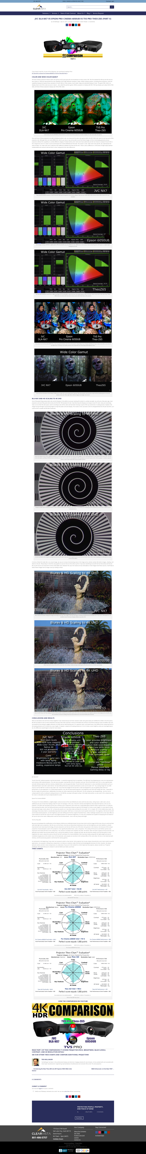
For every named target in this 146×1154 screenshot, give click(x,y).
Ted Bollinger (56, 21)
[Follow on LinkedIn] (76, 25)
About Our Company (80, 1131)
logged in (41, 1088)
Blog (88, 13)
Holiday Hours (58, 1139)
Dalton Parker (82, 1112)
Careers (76, 1138)
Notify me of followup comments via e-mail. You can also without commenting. (57, 1091)
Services (54, 13)
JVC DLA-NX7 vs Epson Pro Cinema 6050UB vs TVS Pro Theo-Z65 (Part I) (49, 73)
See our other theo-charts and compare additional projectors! (60, 1055)
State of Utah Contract (68, 13)
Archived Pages (99, 1135)
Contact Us (77, 1140)
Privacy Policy (78, 1143)
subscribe (66, 1091)
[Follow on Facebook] (67, 25)
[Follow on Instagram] (70, 25)
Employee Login (110, 1)
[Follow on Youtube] (79, 25)
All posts (70, 21)
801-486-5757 (37, 1)
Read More (79, 1118)
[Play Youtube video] (73, 1026)
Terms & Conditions (69, 1143)
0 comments (92, 21)
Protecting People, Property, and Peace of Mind (90, 1108)
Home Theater (83, 21)
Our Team (77, 1133)
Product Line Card (79, 1135)
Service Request (98, 13)
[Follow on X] (73, 25)
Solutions (45, 13)
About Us (80, 13)
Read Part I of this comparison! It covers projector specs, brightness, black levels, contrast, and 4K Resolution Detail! (69, 1051)
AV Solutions (76, 21)
